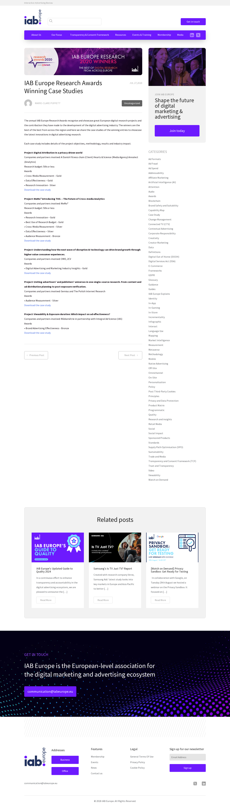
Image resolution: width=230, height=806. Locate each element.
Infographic (154, 321)
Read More (45, 600)
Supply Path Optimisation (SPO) (165, 447)
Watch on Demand (158, 479)
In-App (152, 303)
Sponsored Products (159, 437)
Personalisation (157, 382)
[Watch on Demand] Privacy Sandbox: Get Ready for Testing (169, 570)
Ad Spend (153, 168)
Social (151, 428)
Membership (97, 756)
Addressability (156, 173)
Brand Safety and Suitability (163, 205)
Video (151, 470)
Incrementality (156, 317)
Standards (153, 442)
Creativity (153, 238)
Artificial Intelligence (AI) (162, 182)
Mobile (152, 358)
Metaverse (154, 349)
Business (65, 759)
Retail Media (155, 424)
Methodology (155, 354)
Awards (152, 196)
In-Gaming (154, 307)
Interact (152, 326)
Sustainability (155, 451)
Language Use (155, 331)
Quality (152, 414)
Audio (151, 191)
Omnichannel (155, 372)
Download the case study (37, 189)
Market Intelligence (159, 340)
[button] (36, 35)
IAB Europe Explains (159, 293)
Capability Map (156, 210)
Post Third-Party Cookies (162, 391)
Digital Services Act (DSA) (161, 261)
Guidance (153, 284)
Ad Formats (154, 159)
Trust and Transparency (161, 465)
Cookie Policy (137, 767)
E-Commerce (155, 265)
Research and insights (160, 419)
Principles (153, 396)
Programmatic (156, 410)
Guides (152, 289)
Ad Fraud (153, 163)
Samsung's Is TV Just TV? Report (113, 568)
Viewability (154, 475)
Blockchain (154, 200)
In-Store (153, 312)
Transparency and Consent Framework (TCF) (172, 461)
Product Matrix (156, 405)
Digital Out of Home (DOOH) (163, 256)
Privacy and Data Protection (163, 400)
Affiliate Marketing (158, 177)
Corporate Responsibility (162, 233)
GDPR (151, 275)
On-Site (152, 377)
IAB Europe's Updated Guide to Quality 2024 (54, 570)
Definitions (154, 252)
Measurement (155, 345)
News (94, 767)
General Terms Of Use (141, 756)
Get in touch (193, 21)
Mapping (153, 335)
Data (151, 247)
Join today (177, 130)
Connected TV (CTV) (159, 224)
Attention (153, 186)
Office (65, 771)
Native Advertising (158, 363)
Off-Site (152, 368)
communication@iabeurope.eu (50, 691)
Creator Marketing (158, 242)
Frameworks (155, 270)
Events (94, 762)
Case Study (154, 214)
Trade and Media (157, 456)
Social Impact (155, 433)
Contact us (96, 773)
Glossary (153, 279)
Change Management (159, 219)
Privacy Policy (137, 762)
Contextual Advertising (160, 228)
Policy (151, 386)
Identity (152, 298)
